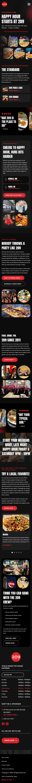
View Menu (6, 545)
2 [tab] (14, 552)
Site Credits (5, 757)
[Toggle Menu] (29, 4)
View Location (13, 181)
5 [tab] (21, 552)
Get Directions (10, 715)
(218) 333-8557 (8, 719)
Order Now (8, 508)
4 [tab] (18, 552)
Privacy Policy (6, 765)
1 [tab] (12, 552)
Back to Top (7, 780)
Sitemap (4, 761)
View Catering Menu (12, 278)
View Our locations (13, 195)
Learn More (8, 360)
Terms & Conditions (8, 769)
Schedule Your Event (12, 284)
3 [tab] (16, 552)
